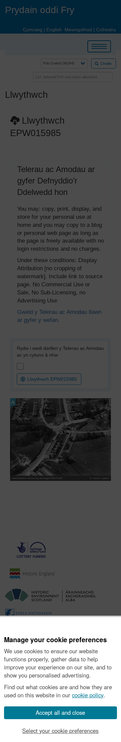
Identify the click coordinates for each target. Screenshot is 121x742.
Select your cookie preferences (60, 731)
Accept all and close (60, 712)
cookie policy (88, 695)
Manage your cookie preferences (55, 640)
